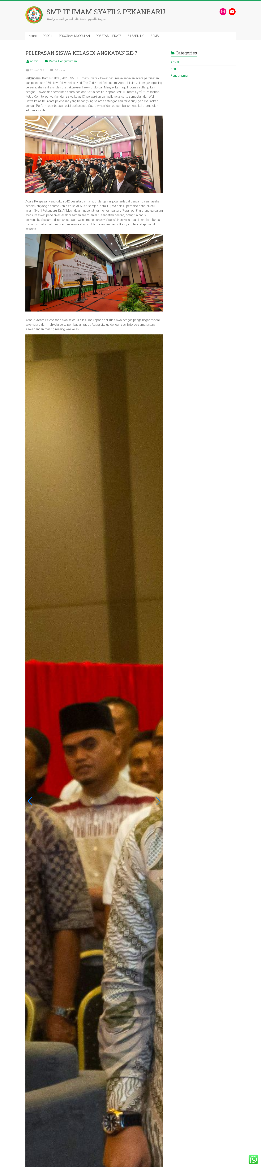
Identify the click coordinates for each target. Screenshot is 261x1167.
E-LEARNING (135, 36)
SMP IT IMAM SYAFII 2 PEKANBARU (105, 11)
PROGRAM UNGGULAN (74, 36)
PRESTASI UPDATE (108, 36)
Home (32, 36)
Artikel (175, 62)
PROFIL (48, 36)
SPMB (155, 36)
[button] (29, 801)
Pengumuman (67, 61)
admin (34, 61)
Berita (53, 61)
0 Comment (60, 70)
